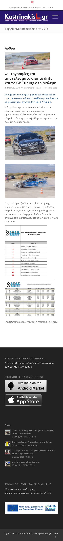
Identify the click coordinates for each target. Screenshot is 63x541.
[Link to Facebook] (55, 536)
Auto (40, 88)
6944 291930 (48, 7)
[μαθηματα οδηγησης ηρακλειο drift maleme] (27, 61)
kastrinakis (52, 88)
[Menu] (53, 17)
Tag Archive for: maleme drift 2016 (26, 29)
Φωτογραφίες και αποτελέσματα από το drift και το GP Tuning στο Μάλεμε (30, 78)
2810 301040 (35, 7)
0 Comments (28, 88)
